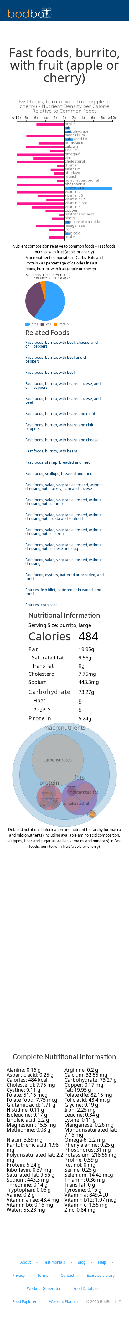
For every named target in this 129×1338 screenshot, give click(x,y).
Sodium (37, 682)
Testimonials (54, 1262)
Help (102, 1262)
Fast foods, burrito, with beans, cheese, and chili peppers (63, 385)
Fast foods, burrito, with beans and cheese (62, 439)
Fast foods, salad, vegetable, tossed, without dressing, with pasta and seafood (63, 516)
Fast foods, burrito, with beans (51, 451)
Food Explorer (25, 1301)
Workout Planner (63, 1301)
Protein (39, 718)
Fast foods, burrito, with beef (50, 372)
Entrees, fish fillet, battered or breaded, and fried (63, 591)
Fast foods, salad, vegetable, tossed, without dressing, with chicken (63, 531)
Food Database (86, 1288)
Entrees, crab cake (41, 604)
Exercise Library (101, 1275)
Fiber (39, 700)
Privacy (18, 1275)
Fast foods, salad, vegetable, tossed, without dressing (63, 561)
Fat (33, 649)
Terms (42, 1275)
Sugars (42, 708)
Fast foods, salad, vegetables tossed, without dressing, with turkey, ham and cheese (64, 486)
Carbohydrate (49, 691)
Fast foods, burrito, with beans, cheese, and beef (63, 400)
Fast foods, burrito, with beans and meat (60, 413)
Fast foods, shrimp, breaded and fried (57, 462)
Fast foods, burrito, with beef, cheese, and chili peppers (61, 344)
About (25, 1262)
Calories (49, 636)
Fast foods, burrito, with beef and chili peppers (57, 359)
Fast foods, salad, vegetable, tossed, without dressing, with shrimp (63, 501)
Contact (67, 1275)
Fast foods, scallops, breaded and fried (58, 473)
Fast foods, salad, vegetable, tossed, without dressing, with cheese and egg (63, 546)
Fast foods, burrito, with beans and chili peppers (59, 426)
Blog (81, 1262)
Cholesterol (42, 673)
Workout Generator (44, 1288)
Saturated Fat (48, 657)
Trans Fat (43, 665)
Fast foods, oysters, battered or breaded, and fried (64, 576)
